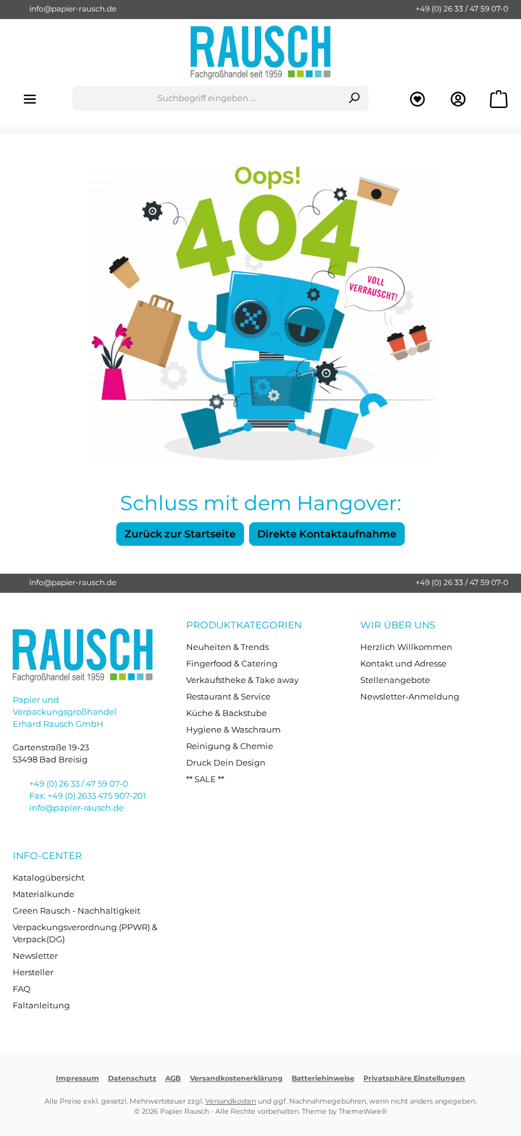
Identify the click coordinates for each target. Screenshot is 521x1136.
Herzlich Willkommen (406, 647)
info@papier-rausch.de (72, 8)
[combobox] (206, 98)
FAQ (21, 989)
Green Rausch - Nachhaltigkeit (76, 911)
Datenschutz (132, 1078)
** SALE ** (205, 779)
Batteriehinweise (323, 1078)
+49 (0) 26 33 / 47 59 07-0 (462, 8)
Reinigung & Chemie (229, 746)
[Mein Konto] (458, 99)
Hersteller (33, 972)
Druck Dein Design (226, 762)
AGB (172, 1078)
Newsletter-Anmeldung (409, 696)
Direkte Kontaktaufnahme (326, 533)
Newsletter (35, 956)
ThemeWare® (363, 1111)
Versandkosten (230, 1101)
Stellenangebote (395, 680)
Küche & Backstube (226, 713)
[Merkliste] (417, 99)
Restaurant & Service (228, 696)
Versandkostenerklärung (236, 1078)
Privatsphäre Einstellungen (414, 1078)
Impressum (77, 1078)
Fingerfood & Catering (232, 663)
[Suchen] (354, 98)
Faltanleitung (41, 1005)
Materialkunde (43, 894)
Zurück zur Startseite (180, 533)
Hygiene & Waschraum (233, 729)
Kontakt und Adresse (403, 663)
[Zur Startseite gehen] (260, 52)
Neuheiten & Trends (227, 647)
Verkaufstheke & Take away (242, 680)
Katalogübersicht (49, 877)
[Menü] (30, 99)
